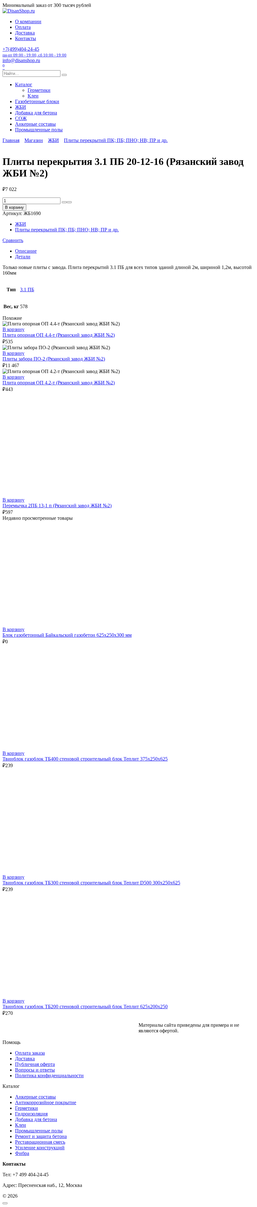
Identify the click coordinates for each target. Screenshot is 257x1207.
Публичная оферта (35, 1064)
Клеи (33, 95)
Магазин (33, 140)
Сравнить (13, 240)
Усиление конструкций (40, 1147)
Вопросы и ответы (35, 1070)
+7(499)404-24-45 (34, 51)
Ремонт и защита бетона (41, 1136)
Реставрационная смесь (40, 1142)
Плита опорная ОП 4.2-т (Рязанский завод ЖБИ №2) (59, 382)
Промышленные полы (39, 129)
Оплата (23, 27)
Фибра (22, 1153)
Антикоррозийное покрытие (45, 1102)
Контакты (25, 38)
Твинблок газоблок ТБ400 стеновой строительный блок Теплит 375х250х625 (85, 759)
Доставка (25, 32)
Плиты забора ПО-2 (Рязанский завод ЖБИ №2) (54, 358)
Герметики (39, 90)
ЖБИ (20, 107)
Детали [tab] (22, 256)
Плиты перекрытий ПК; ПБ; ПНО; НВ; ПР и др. (116, 140)
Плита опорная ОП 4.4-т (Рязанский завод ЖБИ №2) (59, 335)
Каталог (23, 84)
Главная (11, 140)
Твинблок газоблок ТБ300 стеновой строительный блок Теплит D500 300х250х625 (91, 882)
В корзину (14, 207)
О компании (28, 21)
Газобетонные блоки (37, 101)
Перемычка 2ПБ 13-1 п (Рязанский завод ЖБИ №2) (57, 505)
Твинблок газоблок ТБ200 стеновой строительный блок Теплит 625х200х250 (85, 1006)
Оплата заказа (30, 1053)
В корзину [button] (13, 329)
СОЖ (21, 118)
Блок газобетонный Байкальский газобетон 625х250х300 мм (67, 635)
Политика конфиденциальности (49, 1075)
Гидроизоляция (31, 1113)
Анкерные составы (35, 124)
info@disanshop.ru (21, 60)
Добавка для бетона (36, 112)
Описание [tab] (26, 251)
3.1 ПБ (27, 289)
